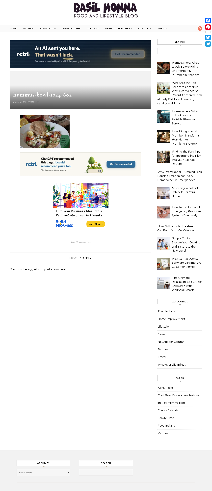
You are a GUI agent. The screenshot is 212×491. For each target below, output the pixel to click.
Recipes (28, 28)
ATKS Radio (165, 387)
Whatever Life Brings (172, 364)
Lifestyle (145, 28)
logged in (33, 269)
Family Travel (166, 418)
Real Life (93, 28)
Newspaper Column (171, 341)
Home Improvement (118, 28)
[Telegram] (208, 44)
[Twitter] (208, 37)
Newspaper (48, 28)
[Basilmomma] (106, 11)
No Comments (80, 242)
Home (13, 28)
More (161, 334)
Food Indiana (71, 28)
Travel (162, 28)
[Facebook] (208, 20)
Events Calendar (169, 410)
